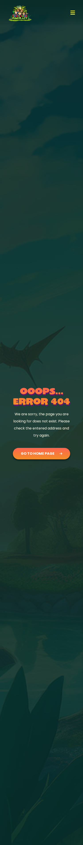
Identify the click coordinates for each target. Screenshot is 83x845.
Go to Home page (37, 453)
